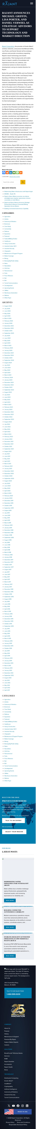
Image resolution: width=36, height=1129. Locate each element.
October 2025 (8, 331)
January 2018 (8, 557)
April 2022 (7, 431)
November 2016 (8, 592)
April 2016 (7, 609)
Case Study (7, 226)
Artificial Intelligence (10, 1089)
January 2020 (8, 498)
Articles (6, 219)
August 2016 (7, 599)
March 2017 (7, 582)
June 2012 (7, 683)
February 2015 (8, 641)
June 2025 (7, 338)
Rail (5, 278)
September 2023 (9, 390)
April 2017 (7, 579)
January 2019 (8, 528)
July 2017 (7, 572)
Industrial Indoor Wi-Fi (10, 246)
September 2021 (9, 449)
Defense (6, 231)
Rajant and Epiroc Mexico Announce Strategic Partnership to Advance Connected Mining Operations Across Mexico (17, 204)
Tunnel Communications (11, 283)
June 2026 (7, 311)
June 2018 (7, 545)
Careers (6, 1045)
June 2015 (7, 631)
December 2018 (8, 530)
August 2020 (8, 481)
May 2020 (7, 488)
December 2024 (9, 353)
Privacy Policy (10, 1122)
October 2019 (8, 505)
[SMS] (17, 172)
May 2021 (7, 459)
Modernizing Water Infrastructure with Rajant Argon (18, 191)
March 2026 (7, 318)
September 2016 (9, 596)
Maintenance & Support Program (13, 253)
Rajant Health (8, 1067)
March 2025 (7, 345)
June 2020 (7, 486)
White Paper (7, 298)
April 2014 (7, 656)
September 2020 (9, 478)
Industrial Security (9, 248)
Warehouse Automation (10, 293)
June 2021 (7, 456)
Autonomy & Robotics (10, 221)
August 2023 (8, 392)
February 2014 (8, 658)
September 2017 (9, 567)
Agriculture (7, 216)
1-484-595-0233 (13, 994)
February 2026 (8, 321)
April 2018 (7, 550)
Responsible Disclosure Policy (18, 1125)
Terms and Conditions (23, 1122)
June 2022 (7, 427)
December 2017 (8, 560)
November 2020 (9, 473)
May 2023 (7, 399)
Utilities (6, 290)
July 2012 (7, 680)
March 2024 (7, 375)
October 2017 (8, 564)
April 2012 (7, 688)
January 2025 (8, 350)
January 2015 (8, 643)
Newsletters (7, 266)
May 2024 (7, 370)
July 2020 (7, 483)
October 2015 (8, 624)
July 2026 (7, 308)
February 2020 (8, 496)
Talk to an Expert (13, 820)
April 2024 (7, 372)
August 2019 (7, 510)
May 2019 (7, 518)
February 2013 (8, 668)
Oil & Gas (7, 268)
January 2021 (8, 468)
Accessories (8, 1064)
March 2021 (7, 463)
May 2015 (7, 633)
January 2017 (8, 587)
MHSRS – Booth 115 (9, 194)
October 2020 (8, 476)
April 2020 (7, 491)
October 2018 (8, 535)
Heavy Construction (9, 243)
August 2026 (8, 306)
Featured (6, 236)
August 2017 (7, 569)
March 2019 (7, 523)
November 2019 (8, 503)
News (6, 263)
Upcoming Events (9, 288)
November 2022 (9, 414)
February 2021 (8, 466)
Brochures (7, 224)
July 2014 (7, 651)
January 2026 (8, 323)
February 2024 (8, 377)
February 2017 (8, 584)
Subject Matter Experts (11, 1042)
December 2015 (8, 619)
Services (7, 1056)
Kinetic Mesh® (8, 1081)
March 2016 (7, 611)
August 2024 (8, 363)
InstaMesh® (7, 1084)
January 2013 (8, 670)
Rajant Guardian (9, 1061)
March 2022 (7, 434)
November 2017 (8, 562)
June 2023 (7, 397)
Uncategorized (8, 285)
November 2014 (8, 646)
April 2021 (7, 461)
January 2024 (8, 380)
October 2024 (8, 358)
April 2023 (7, 402)
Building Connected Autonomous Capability (16, 208)
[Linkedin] (10, 172)
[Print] (20, 172)
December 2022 (9, 412)
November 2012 (8, 673)
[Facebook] (3, 172)
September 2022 (9, 419)
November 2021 (8, 444)
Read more (11, 901)
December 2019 (8, 500)
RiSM (6, 1059)
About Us (7, 1028)
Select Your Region (14, 832)
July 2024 (7, 365)
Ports (5, 273)
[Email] (14, 172)
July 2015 (7, 628)
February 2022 (8, 436)
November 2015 (8, 621)
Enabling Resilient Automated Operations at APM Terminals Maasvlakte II (17, 938)
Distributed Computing (11, 1078)
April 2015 (7, 636)
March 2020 (7, 493)
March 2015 (7, 638)
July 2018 (7, 542)
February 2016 (8, 614)
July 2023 (7, 395)
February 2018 (8, 555)
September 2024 (9, 360)
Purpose (6, 1031)
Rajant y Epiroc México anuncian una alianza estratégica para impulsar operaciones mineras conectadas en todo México (17, 198)
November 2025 (9, 328)
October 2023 (8, 387)
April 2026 (7, 316)
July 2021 (7, 454)
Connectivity (7, 229)
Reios (6, 1070)
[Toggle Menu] (31, 3)
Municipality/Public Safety (11, 261)
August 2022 (8, 422)
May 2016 (7, 606)
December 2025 (9, 326)
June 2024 (7, 367)
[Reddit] (7, 172)
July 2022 (7, 424)
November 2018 (8, 532)
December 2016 (8, 589)
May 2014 (7, 653)
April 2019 (7, 520)
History (6, 1034)
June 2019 (7, 515)
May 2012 (7, 685)
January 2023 (8, 409)
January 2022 (8, 439)
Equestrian (7, 234)
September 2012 (9, 675)
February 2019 (8, 525)
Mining (6, 258)
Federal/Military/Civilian (10, 239)
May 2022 (7, 429)
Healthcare (7, 241)
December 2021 (8, 441)
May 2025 (7, 340)
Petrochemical (8, 271)
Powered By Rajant (10, 1039)
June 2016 (7, 604)
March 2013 (7, 665)
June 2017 (7, 574)
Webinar (6, 295)
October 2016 (8, 594)
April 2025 (7, 343)
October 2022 (8, 417)
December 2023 (9, 382)
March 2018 (7, 552)
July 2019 (7, 513)
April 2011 (7, 690)
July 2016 (7, 601)
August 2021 (7, 451)
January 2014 (8, 660)
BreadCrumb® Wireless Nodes (13, 1053)
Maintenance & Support (11, 1037)
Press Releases (14, 176)
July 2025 (7, 335)
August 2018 (7, 540)
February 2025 (8, 348)
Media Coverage (9, 256)
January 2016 (8, 616)
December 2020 (9, 471)
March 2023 (7, 404)
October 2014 (8, 648)
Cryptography (8, 1086)
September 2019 (9, 508)
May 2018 (7, 547)
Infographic (7, 251)
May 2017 (7, 577)
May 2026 (7, 313)
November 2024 (9, 355)
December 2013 (8, 663)
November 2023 (9, 385)
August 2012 (7, 678)
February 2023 (8, 407)
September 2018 (9, 537)
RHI (5, 280)
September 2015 (9, 626)
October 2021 (8, 446)
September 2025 (9, 333)
